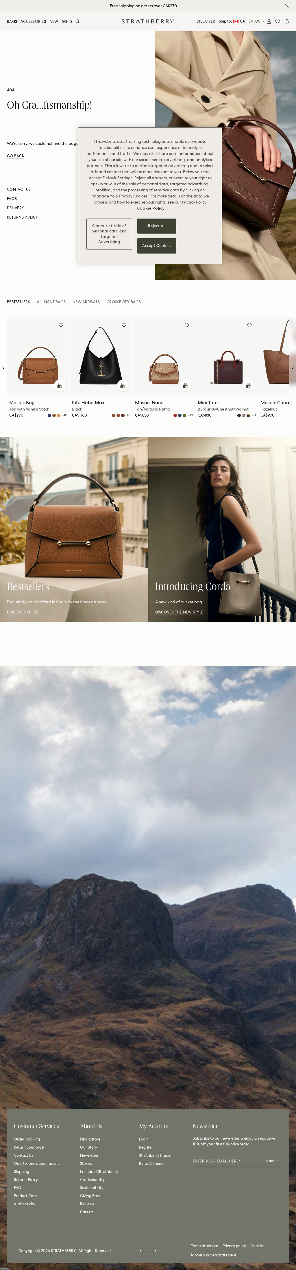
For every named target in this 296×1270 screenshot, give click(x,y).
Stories (86, 1163)
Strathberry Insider (155, 1155)
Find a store (90, 1139)
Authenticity (24, 1203)
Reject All (157, 225)
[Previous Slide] (3, 367)
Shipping (21, 1171)
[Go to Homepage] (148, 21)
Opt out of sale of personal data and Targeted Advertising (109, 233)
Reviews (87, 1203)
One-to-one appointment (36, 1163)
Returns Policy (26, 1179)
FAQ (17, 1187)
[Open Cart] (286, 21)
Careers (86, 1212)
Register (146, 1147)
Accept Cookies (156, 245)
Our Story (88, 1147)
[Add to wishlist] (61, 326)
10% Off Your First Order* (143, 5)
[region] (150, 195)
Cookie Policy (150, 208)
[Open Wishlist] (277, 21)
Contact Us (23, 1155)
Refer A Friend (151, 1163)
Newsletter (89, 1155)
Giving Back (90, 1195)
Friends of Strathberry (99, 1171)
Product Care (25, 1195)
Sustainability (91, 1187)
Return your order (29, 1147)
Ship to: (232, 21)
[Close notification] (286, 5)
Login (144, 1139)
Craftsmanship (93, 1179)
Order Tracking (27, 1139)
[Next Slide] (292, 367)
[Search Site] (77, 21)
